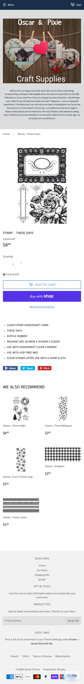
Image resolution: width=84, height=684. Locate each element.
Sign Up (73, 620)
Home (6, 134)
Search (15, 656)
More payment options (42, 306)
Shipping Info (42, 575)
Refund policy (63, 656)
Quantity (8, 256)
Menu (11, 5)
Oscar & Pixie (32, 669)
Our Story (42, 570)
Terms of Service (42, 656)
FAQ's (25, 656)
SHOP (42, 579)
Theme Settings (53, 639)
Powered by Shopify (54, 669)
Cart (78, 5)
